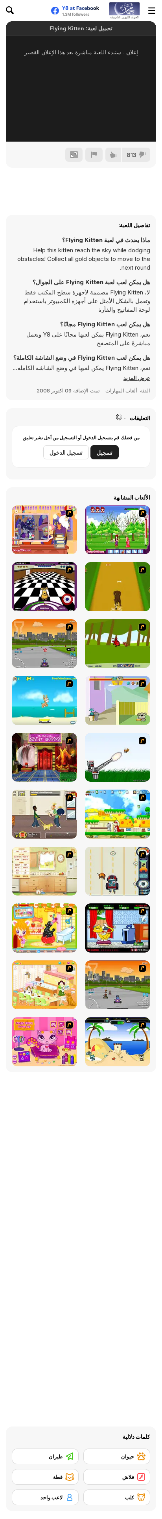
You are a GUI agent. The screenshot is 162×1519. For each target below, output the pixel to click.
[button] (136, 378)
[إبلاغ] (94, 155)
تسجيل (104, 452)
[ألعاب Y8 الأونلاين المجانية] (124, 10)
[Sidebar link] (152, 11)
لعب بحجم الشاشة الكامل (81, 125)
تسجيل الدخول (66, 452)
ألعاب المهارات (121, 390)
